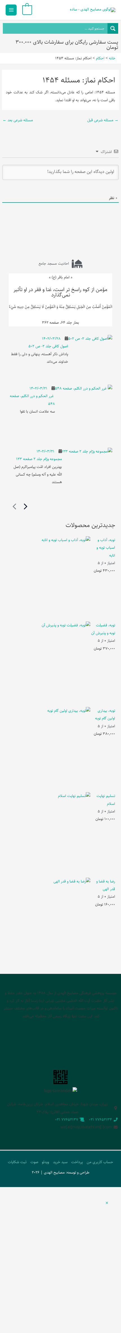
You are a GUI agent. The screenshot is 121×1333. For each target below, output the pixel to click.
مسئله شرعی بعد (18, 120)
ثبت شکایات (17, 1162)
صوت (34, 1162)
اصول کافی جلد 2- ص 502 (48, 346)
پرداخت (77, 1162)
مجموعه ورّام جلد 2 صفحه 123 (39, 459)
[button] (107, 1203)
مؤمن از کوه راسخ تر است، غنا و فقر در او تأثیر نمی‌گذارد (60, 292)
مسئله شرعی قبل (102, 120)
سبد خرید (60, 1162)
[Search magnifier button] (112, 28)
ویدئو (45, 1162)
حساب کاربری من (100, 1162)
